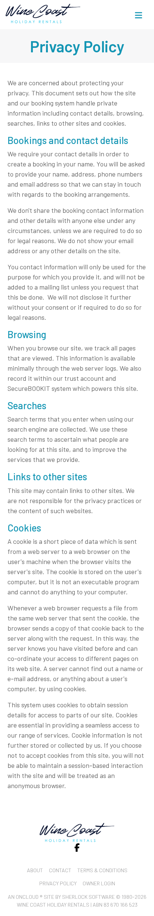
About (35, 870)
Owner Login (99, 883)
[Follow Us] (77, 847)
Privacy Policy (58, 883)
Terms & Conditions (102, 870)
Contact (60, 870)
